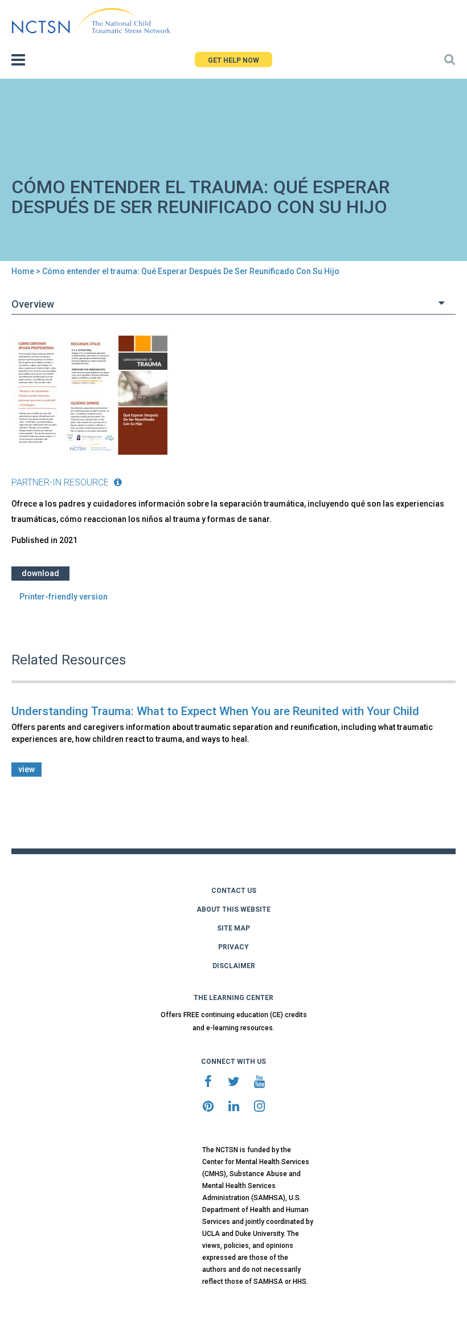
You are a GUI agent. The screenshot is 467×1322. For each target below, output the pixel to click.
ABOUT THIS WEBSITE (233, 909)
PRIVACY (233, 947)
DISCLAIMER (233, 966)
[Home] (90, 21)
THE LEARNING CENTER (233, 998)
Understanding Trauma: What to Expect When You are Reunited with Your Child (215, 711)
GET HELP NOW (233, 60)
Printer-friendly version (63, 596)
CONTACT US (233, 891)
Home (22, 271)
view (26, 769)
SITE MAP (233, 928)
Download (40, 573)
